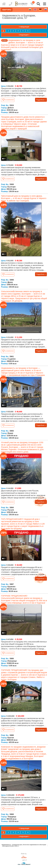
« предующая (24, 27)
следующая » (24, 35)
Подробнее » (41, 100)
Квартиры (6, 10)
